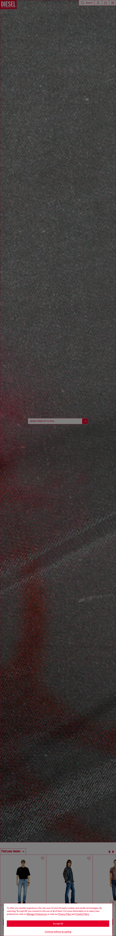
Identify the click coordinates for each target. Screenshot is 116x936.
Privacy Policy (64, 914)
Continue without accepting (58, 931)
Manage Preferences (37, 914)
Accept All (58, 923)
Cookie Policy (82, 914)
